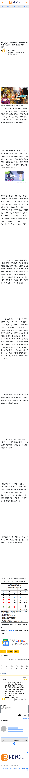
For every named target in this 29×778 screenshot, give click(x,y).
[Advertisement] (14, 23)
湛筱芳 (14, 50)
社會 (13, 6)
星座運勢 (10, 52)
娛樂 (8, 6)
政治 (19, 6)
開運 (16, 651)
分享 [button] (25, 740)
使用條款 (12, 768)
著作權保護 (5, 768)
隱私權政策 (26, 719)
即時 (2, 6)
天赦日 (3, 651)
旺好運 (11, 630)
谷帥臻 (10, 651)
